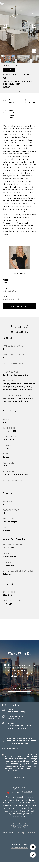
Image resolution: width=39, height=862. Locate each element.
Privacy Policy (11, 770)
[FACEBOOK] (13, 825)
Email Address (10, 748)
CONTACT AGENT (19, 306)
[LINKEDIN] (25, 825)
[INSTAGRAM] (19, 825)
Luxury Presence (26, 832)
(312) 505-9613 (9, 291)
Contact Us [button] (19, 688)
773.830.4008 (13, 719)
